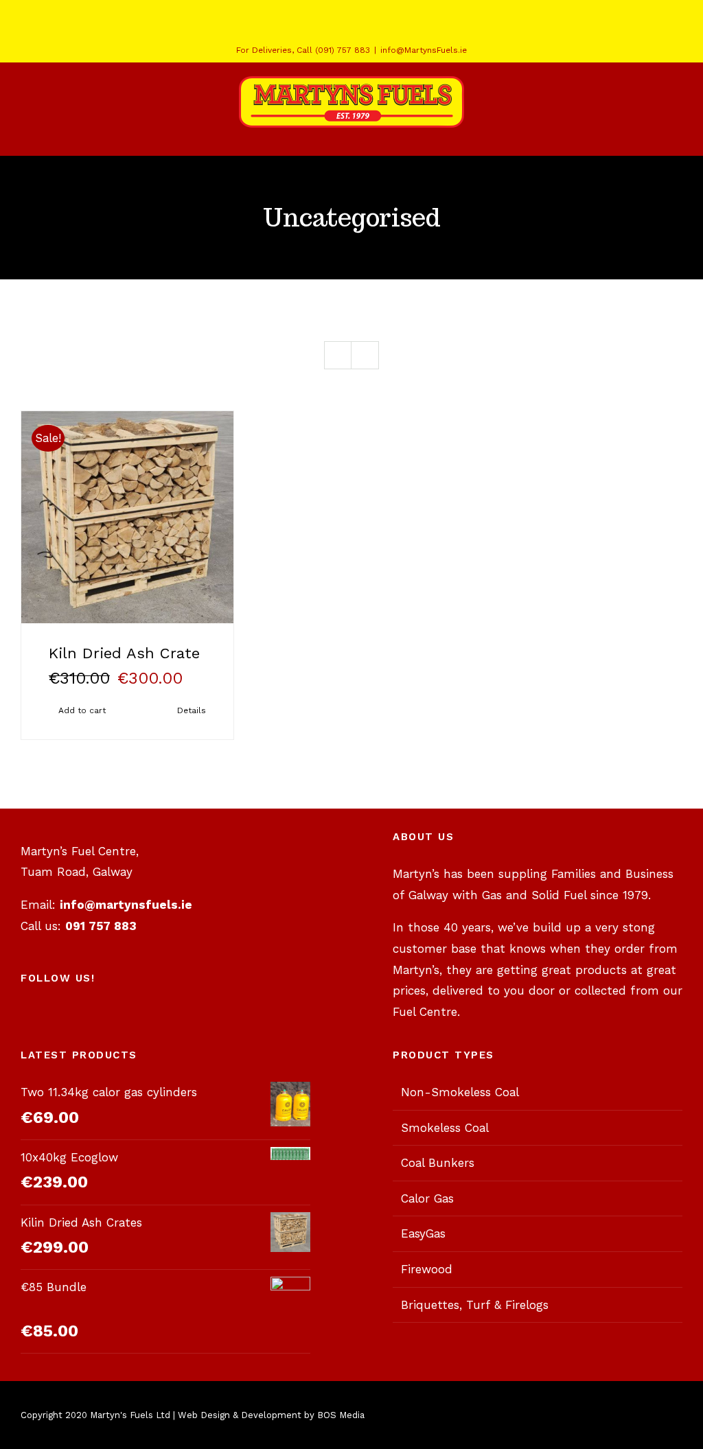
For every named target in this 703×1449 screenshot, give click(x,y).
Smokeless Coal (445, 1128)
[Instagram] (194, 1017)
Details (191, 710)
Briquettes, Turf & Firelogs (475, 1305)
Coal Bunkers (437, 1163)
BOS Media (341, 1415)
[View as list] (365, 355)
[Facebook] (137, 1017)
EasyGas (423, 1233)
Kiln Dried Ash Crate (124, 653)
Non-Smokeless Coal (460, 1092)
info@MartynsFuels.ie (423, 50)
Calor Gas (427, 1198)
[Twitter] (165, 1017)
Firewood (426, 1269)
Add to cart (82, 710)
